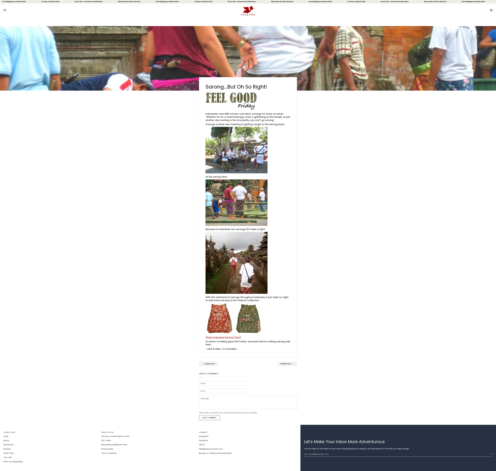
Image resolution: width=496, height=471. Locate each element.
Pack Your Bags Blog (13, 461)
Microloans (8, 444)
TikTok (202, 444)
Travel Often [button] (107, 432)
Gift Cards (106, 440)
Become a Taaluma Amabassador (215, 453)
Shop (5, 436)
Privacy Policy (107, 449)
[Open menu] (7, 10)
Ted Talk (7, 457)
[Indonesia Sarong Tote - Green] (249, 333)
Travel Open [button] (9, 432)
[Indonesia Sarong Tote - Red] (219, 333)
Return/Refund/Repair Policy (114, 444)
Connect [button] (203, 432)
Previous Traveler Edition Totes (115, 436)
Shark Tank (8, 453)
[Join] (489, 454)
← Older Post (208, 364)
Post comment (209, 418)
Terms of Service (109, 453)
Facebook (203, 440)
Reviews (7, 449)
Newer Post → (287, 364)
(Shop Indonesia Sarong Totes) (223, 337)
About (6, 440)
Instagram (204, 436)
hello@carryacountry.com (211, 449)
